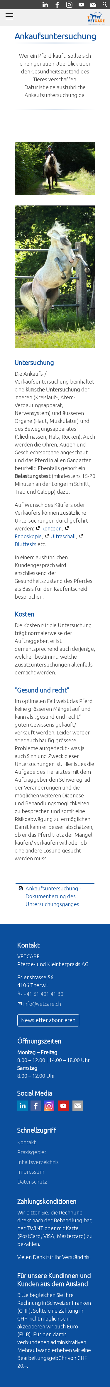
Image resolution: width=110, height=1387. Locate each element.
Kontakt (26, 1142)
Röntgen (51, 528)
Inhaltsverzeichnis (38, 1162)
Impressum (30, 1172)
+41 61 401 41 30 (43, 994)
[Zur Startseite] (96, 18)
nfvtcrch (42, 1004)
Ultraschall (63, 536)
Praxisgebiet (31, 1152)
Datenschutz (32, 1181)
